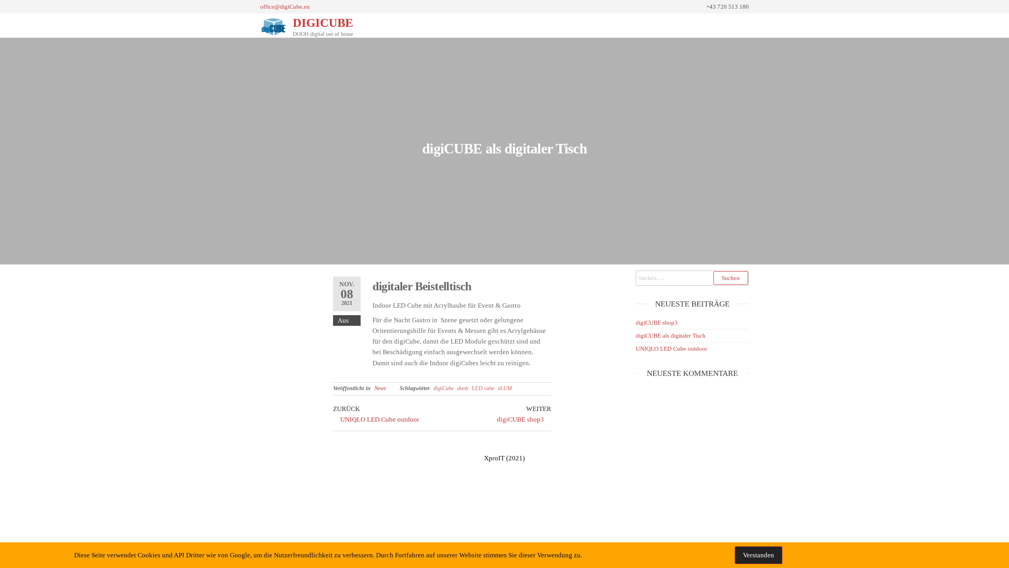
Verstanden (758, 555)
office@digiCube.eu (285, 7)
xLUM (505, 388)
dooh (462, 388)
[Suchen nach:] (692, 278)
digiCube (444, 388)
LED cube (483, 388)
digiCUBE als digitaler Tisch (671, 336)
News (380, 388)
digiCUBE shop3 (657, 323)
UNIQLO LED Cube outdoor (671, 349)
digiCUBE (323, 22)
